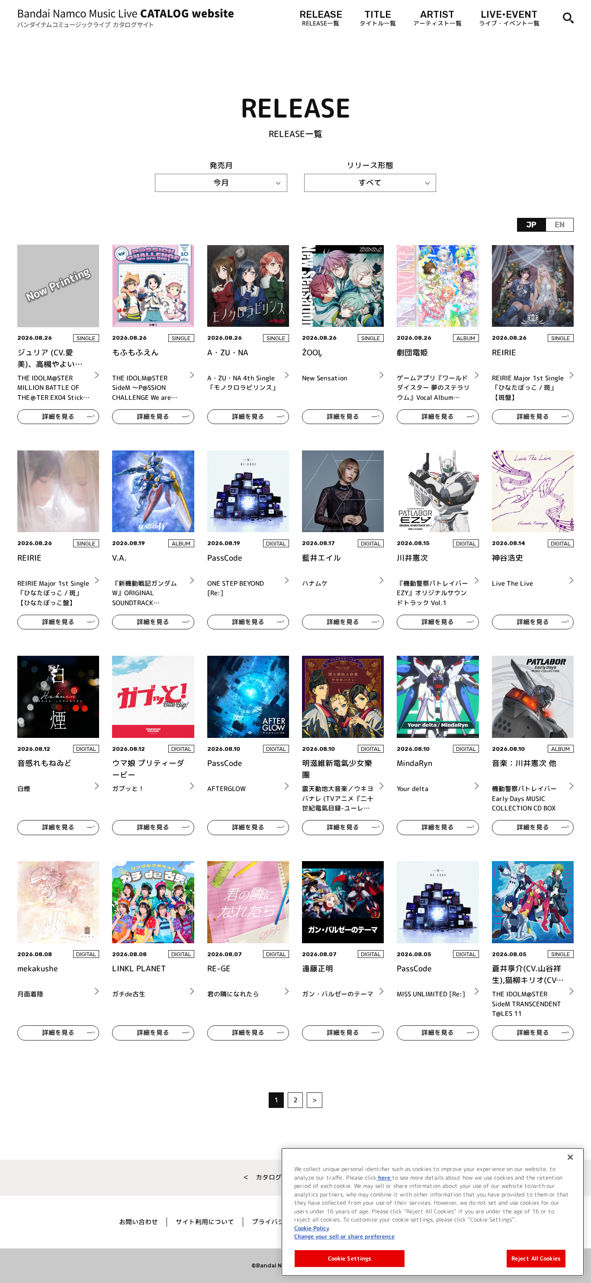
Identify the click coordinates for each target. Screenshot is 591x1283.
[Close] (570, 1157)
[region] (432, 1212)
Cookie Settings (350, 1258)
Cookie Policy (311, 1228)
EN (560, 225)
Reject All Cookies (536, 1258)
